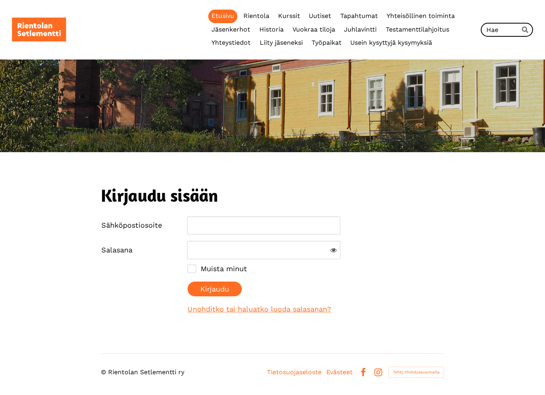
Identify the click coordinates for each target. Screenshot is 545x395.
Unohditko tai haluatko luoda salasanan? (259, 309)
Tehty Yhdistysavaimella (416, 372)
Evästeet (339, 372)
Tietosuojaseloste (294, 372)
